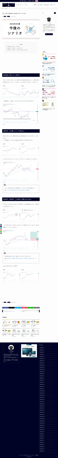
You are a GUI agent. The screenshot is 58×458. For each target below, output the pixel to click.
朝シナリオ (14, 302)
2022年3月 (42, 446)
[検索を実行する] (55, 13)
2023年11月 (42, 418)
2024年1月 (42, 414)
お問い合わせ (26, 455)
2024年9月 (42, 397)
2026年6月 (42, 352)
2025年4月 (42, 382)
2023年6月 (42, 429)
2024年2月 (42, 412)
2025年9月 (42, 371)
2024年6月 (42, 403)
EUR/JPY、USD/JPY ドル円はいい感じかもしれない (18, 49)
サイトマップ (21, 455)
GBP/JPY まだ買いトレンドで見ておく (15, 48)
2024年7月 (42, 401)
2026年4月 (42, 356)
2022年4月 (42, 444)
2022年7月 (42, 438)
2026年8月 (42, 347)
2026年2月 (42, 360)
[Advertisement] (21, 62)
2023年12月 (42, 416)
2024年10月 (42, 395)
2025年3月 (42, 384)
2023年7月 (42, 427)
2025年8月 (42, 373)
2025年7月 (42, 375)
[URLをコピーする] (37, 307)
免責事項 (37, 455)
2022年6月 (42, 440)
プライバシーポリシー (32, 455)
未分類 (5, 16)
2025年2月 (42, 386)
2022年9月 (42, 433)
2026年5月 (42, 354)
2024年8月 (42, 399)
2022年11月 (42, 431)
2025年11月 (42, 367)
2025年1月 (42, 388)
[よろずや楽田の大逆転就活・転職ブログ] (8, 5)
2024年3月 (42, 410)
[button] (5, 307)
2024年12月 (42, 390)
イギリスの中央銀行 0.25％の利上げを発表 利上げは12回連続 (18, 190)
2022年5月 (42, 442)
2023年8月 (42, 425)
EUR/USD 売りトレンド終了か (13, 46)
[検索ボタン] (55, 5)
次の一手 (9, 16)
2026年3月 (42, 358)
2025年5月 (42, 380)
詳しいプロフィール (49, 34)
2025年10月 (42, 369)
